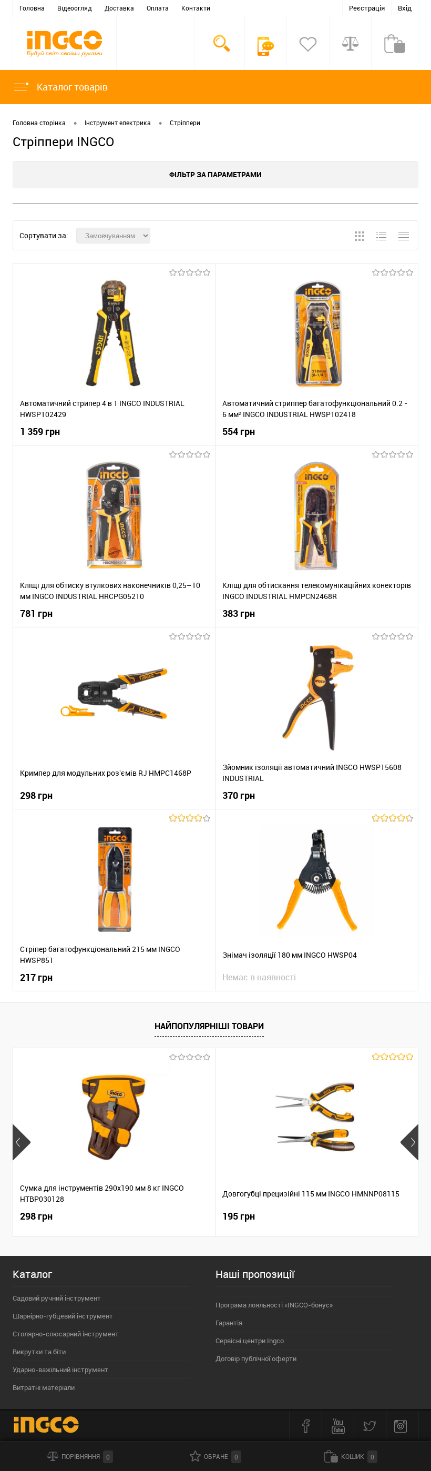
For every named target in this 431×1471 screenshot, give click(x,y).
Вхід (405, 8)
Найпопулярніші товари (209, 1026)
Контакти (195, 8)
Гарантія (229, 1322)
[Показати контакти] (266, 46)
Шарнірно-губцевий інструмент (63, 1316)
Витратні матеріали (44, 1387)
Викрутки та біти (39, 1351)
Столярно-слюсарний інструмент (66, 1333)
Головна (32, 8)
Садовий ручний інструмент (57, 1298)
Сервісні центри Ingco (250, 1340)
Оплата (158, 8)
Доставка (119, 8)
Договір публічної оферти (256, 1358)
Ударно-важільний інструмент (60, 1369)
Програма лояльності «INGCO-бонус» (274, 1305)
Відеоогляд (74, 8)
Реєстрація (367, 8)
